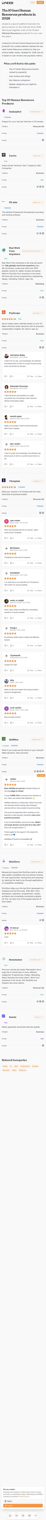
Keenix (12, 1017)
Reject (9, 1501)
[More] (36, 1515)
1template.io (37, 481)
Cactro (12, 155)
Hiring (5, 1066)
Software (22, 1070)
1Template (14, 481)
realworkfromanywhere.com (31, 251)
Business (40, 173)
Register (40, 2)
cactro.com (37, 155)
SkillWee (13, 739)
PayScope (14, 313)
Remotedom (15, 959)
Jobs (16, 1066)
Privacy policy (24, 1496)
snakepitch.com (35, 111)
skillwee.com (36, 739)
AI (11, 1066)
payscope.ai (37, 313)
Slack (14, 1070)
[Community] (16, 1515)
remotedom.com (35, 960)
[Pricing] (29, 1515)
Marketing (40, 284)
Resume (35, 1066)
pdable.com (37, 202)
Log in (33, 2)
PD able (13, 202)
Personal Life (38, 126)
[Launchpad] (10, 1515)
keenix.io (38, 1017)
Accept (10, 1506)
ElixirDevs (14, 861)
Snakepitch (15, 111)
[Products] (23, 1515)
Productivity (25, 1066)
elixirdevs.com (36, 862)
